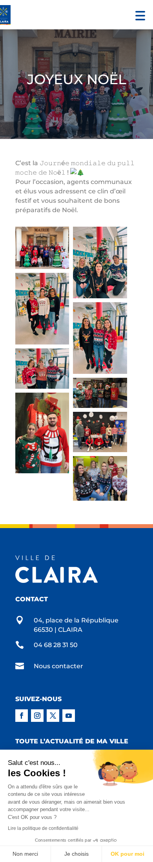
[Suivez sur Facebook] (21, 715)
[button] (138, 14)
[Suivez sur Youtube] (68, 715)
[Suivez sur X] (53, 715)
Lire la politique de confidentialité (43, 828)
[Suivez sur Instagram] (37, 715)
